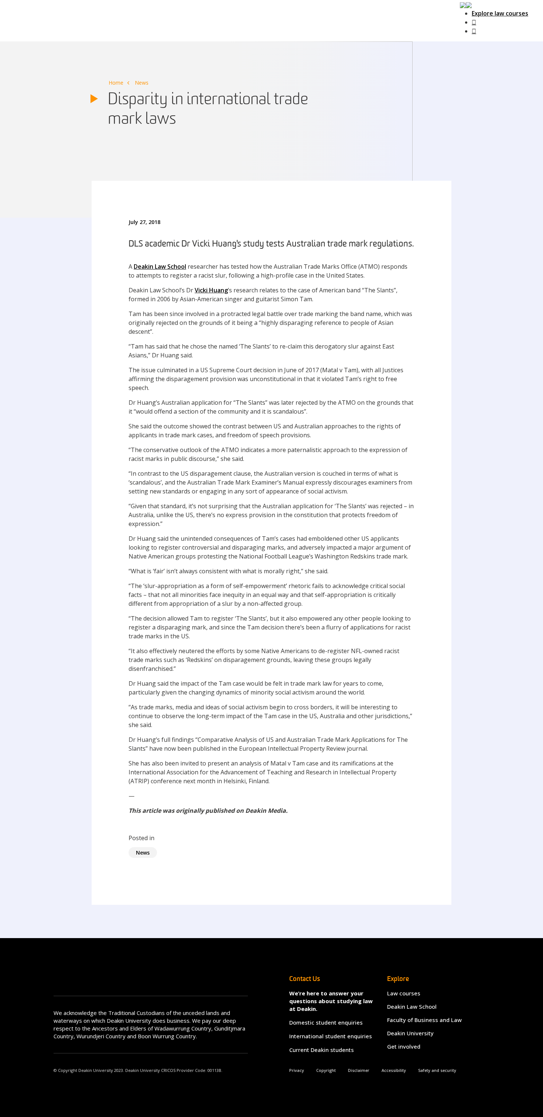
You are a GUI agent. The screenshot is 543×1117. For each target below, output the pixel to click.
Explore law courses (500, 13)
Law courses (403, 993)
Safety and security (437, 1070)
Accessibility (394, 1070)
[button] (466, 4)
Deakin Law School (160, 266)
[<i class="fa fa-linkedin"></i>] (474, 31)
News (141, 82)
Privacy (296, 1070)
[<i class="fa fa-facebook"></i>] (474, 22)
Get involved (403, 1046)
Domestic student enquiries (326, 1022)
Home (116, 82)
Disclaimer (358, 1070)
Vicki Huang (211, 290)
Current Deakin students (321, 1049)
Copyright (326, 1070)
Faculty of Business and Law (424, 1019)
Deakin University (410, 1033)
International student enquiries (330, 1036)
